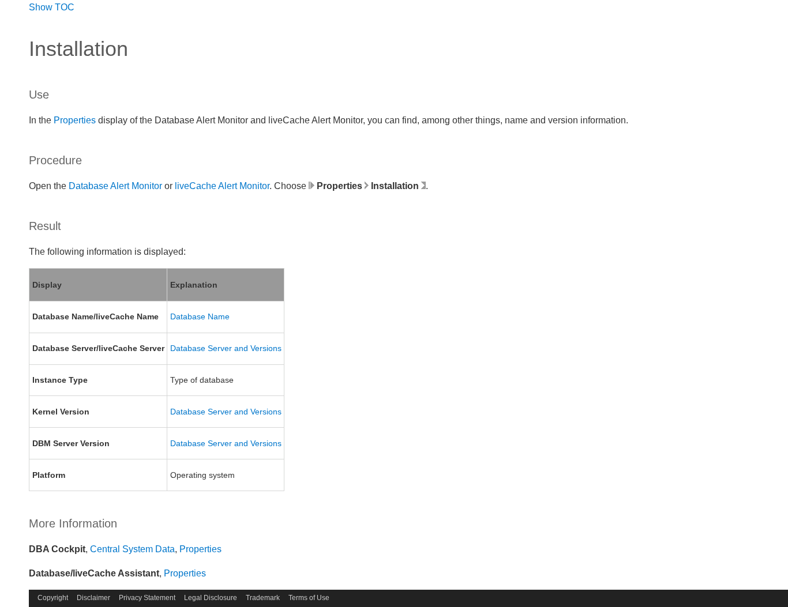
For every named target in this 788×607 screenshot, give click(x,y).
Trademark (263, 598)
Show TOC (51, 7)
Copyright (52, 598)
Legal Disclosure (210, 598)
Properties (75, 120)
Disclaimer (93, 598)
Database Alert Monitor (115, 186)
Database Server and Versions (226, 348)
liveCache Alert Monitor (222, 186)
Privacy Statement (147, 598)
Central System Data (132, 549)
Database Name (200, 316)
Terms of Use (308, 598)
